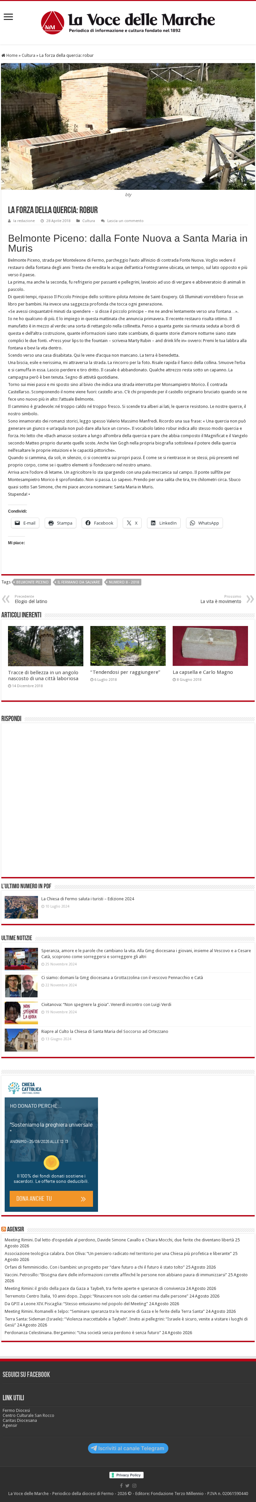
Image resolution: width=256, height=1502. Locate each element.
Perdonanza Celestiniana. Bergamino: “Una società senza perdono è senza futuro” (83, 1332)
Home (11, 55)
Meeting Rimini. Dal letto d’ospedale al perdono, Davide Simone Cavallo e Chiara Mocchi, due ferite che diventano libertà (119, 1239)
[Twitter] (127, 1486)
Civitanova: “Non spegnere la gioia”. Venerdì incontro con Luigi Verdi (106, 1004)
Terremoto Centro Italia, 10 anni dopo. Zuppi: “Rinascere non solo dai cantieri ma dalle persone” (96, 1296)
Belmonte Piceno (32, 582)
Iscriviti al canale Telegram (131, 1448)
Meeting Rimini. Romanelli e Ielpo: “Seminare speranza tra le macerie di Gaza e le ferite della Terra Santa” (105, 1311)
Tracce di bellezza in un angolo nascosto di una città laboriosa (43, 676)
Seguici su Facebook (26, 1375)
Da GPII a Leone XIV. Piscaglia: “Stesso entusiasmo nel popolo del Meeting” (76, 1303)
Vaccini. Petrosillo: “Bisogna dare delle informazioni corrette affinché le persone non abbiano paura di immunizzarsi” (116, 1274)
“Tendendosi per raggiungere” (125, 672)
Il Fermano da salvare (79, 582)
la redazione (24, 221)
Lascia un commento (125, 221)
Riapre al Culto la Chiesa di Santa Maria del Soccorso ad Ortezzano (104, 1031)
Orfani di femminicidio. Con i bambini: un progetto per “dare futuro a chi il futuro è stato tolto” (95, 1267)
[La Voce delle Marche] (128, 23)
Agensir (15, 1229)
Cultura (28, 55)
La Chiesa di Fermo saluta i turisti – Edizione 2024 (87, 898)
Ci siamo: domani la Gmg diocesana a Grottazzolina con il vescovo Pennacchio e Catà (122, 977)
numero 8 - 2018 (124, 582)
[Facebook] (121, 1486)
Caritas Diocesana (20, 1420)
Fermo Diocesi (16, 1410)
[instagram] (134, 1486)
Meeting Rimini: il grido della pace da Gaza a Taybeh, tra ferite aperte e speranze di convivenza (95, 1288)
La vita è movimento (220, 599)
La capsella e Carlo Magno (203, 672)
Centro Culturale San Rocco (28, 1415)
